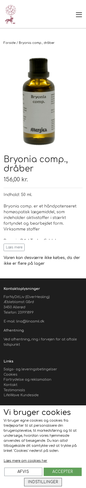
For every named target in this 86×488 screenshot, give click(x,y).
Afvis (23, 472)
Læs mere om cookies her (25, 461)
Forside (10, 43)
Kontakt (10, 385)
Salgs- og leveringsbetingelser (30, 369)
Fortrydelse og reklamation (27, 379)
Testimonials (14, 390)
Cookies (10, 374)
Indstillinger (43, 482)
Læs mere (14, 247)
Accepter (62, 472)
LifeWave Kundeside (21, 395)
